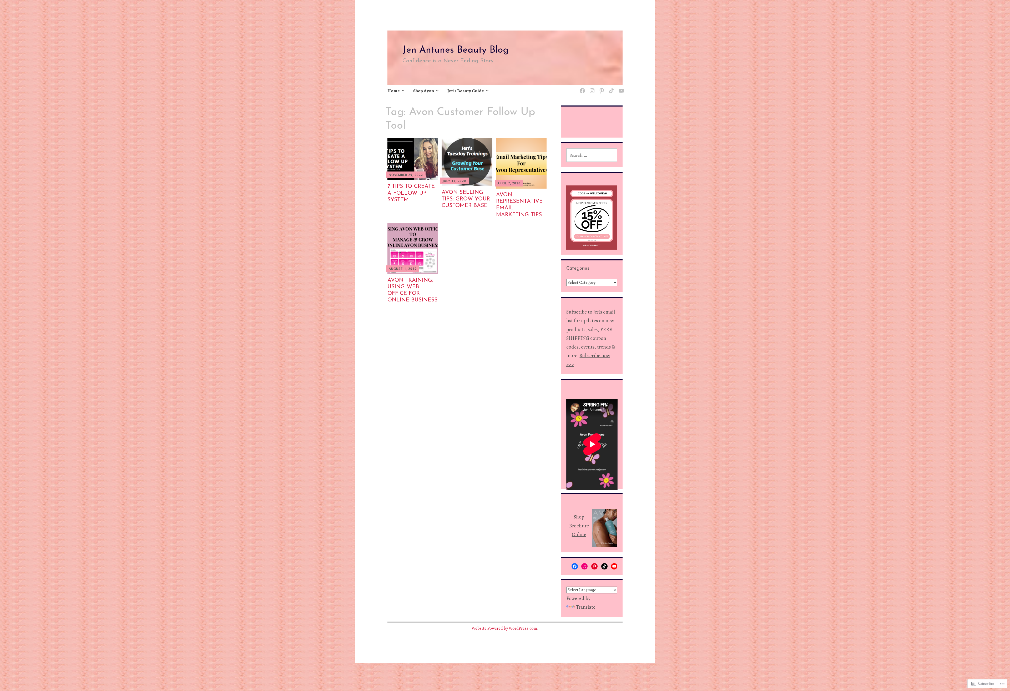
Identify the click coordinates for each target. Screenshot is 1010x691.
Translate (585, 607)
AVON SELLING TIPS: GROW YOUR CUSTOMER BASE (466, 199)
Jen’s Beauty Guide (465, 91)
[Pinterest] (601, 88)
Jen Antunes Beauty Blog (455, 50)
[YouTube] (614, 566)
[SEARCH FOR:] (592, 155)
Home (393, 91)
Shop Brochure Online (579, 525)
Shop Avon (423, 91)
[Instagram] (591, 88)
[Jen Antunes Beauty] (581, 88)
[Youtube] (620, 88)
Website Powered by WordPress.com (504, 628)
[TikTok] (610, 88)
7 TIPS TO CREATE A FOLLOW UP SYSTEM (411, 193)
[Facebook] (575, 566)
